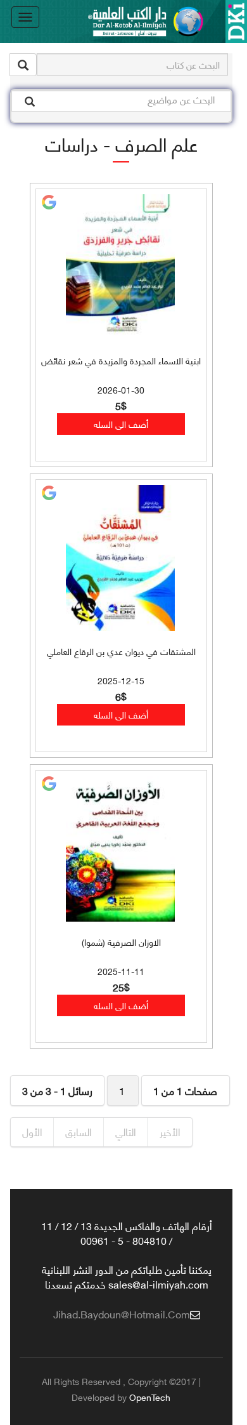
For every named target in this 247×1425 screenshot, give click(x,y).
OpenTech (149, 1396)
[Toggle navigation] (25, 17)
